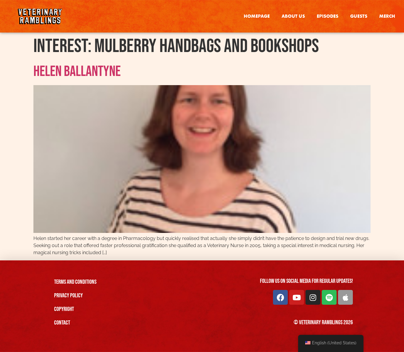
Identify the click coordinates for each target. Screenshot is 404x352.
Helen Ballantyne (77, 71)
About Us (293, 16)
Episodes (327, 16)
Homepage (257, 16)
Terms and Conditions (75, 282)
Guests (358, 16)
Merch (387, 16)
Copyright (64, 309)
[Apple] (345, 297)
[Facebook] (280, 297)
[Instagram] (313, 297)
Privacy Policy (68, 295)
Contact (62, 322)
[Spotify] (329, 297)
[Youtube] (296, 297)
